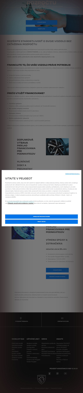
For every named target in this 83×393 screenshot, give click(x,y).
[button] (72, 173)
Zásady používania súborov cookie (21, 203)
